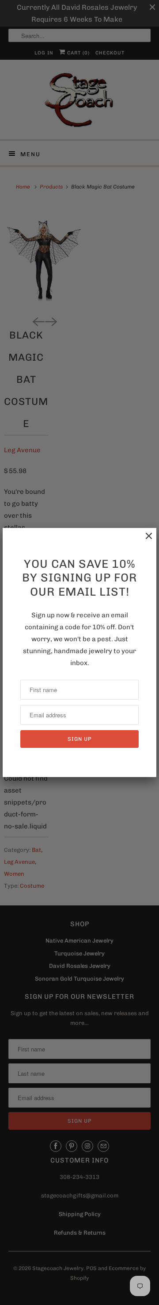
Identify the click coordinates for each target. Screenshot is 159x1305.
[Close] (144, 540)
